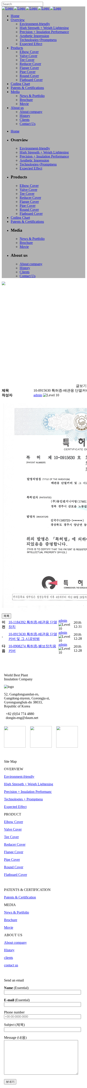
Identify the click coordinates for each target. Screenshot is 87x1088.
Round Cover (13, 867)
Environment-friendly (19, 776)
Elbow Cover (13, 822)
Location (12, 722)
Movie (8, 927)
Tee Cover (11, 837)
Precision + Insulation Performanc (28, 792)
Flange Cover (13, 852)
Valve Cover (13, 829)
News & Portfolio (16, 912)
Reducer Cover (14, 844)
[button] (37, 395)
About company (15, 942)
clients (8, 958)
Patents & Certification (20, 897)
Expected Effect (15, 807)
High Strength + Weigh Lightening (28, 784)
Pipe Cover (12, 859)
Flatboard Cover (15, 875)
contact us (11, 965)
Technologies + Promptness (23, 799)
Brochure (10, 920)
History (9, 950)
